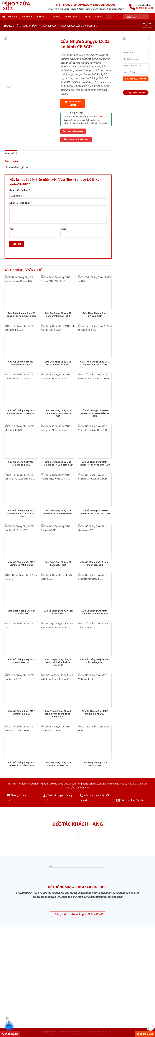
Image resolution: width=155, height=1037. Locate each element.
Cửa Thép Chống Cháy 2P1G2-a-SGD (95, 314)
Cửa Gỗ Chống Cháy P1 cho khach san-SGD (94, 563)
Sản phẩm (41, 17)
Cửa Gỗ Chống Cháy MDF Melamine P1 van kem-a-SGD (58, 413)
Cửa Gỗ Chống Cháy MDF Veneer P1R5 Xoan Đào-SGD (95, 463)
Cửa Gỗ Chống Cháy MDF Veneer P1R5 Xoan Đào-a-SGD (95, 413)
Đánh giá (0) (11, 153)
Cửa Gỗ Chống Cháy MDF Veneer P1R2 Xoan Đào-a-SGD (21, 513)
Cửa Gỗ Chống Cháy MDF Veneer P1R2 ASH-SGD (58, 314)
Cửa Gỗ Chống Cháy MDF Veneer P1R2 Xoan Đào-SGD (58, 512)
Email (63, 228)
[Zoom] (9, 85)
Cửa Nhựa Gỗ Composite (78, 25)
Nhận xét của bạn (20, 202)
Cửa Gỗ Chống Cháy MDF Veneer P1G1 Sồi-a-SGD (21, 764)
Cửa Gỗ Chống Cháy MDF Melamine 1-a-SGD (21, 363)
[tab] (11, 153)
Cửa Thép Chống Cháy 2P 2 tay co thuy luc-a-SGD (94, 363)
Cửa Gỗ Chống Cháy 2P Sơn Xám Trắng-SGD (94, 661)
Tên (11, 228)
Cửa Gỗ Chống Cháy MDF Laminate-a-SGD (21, 712)
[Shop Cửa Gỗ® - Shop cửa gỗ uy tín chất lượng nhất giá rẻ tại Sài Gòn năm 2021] (21, 6)
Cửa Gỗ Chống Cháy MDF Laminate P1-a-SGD (58, 764)
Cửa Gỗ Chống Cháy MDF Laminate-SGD (58, 563)
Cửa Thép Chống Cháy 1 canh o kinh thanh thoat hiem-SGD (58, 662)
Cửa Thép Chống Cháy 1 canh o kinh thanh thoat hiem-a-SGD (58, 714)
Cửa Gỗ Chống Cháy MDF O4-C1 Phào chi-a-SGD (58, 363)
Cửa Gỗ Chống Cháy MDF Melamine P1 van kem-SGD (58, 463)
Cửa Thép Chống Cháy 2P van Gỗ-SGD (21, 612)
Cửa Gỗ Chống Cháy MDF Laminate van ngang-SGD (95, 612)
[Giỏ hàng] (109, 16)
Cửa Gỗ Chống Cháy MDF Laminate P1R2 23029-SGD (21, 412)
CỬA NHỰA (48, 25)
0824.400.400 (11, 1033)
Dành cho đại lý (132, 800)
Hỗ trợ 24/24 (146, 1033)
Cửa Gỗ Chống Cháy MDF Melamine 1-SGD (21, 463)
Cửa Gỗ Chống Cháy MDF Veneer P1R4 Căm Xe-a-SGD (95, 512)
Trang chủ (11, 17)
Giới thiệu (26, 17)
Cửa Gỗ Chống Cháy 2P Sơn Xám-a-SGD (58, 612)
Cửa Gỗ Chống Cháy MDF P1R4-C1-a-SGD (21, 661)
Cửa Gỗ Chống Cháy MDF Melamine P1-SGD (94, 712)
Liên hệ (99, 17)
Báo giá (57, 17)
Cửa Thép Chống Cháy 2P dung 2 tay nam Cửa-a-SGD (21, 314)
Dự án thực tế (72, 17)
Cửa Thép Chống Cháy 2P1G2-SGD (95, 764)
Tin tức (87, 17)
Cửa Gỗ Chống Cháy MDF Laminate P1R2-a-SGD (21, 563)
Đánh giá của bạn (19, 190)
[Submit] (148, 16)
